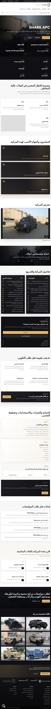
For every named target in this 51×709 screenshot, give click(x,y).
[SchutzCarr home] (43, 4)
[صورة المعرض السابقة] (4, 223)
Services (31, 686)
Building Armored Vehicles (28, 688)
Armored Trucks (47, 700)
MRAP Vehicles (47, 690)
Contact (14, 694)
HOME (49, 9)
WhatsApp (37, 37)
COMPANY (44, 9)
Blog (15, 692)
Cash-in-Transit (47, 698)
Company (14, 686)
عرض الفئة (30, 37)
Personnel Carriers (46, 696)
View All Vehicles (47, 703)
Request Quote (45, 673)
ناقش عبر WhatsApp (36, 601)
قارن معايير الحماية (7, 396)
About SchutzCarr (13, 688)
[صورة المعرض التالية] (47, 223)
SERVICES (29, 9)
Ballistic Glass (30, 694)
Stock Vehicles (47, 688)
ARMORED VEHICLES (36, 9)
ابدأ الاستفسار (25, 332)
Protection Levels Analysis (28, 690)
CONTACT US (22, 9)
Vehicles (48, 686)
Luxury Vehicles (47, 702)
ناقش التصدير (45, 492)
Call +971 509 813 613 (25, 336)
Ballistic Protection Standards (27, 692)
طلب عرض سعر (46, 37)
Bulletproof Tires (30, 696)
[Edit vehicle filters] (49, 13)
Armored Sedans (47, 694)
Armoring (31, 698)
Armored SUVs (47, 692)
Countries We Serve (12, 690)
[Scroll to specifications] (25, 54)
